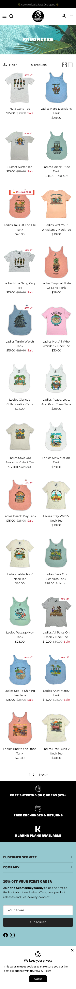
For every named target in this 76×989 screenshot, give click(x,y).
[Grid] (64, 64)
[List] (70, 64)
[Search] (13, 16)
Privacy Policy (42, 971)
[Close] (72, 950)
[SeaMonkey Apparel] (38, 16)
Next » (43, 774)
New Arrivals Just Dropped (38, 3)
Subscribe (38, 922)
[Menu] (4, 16)
